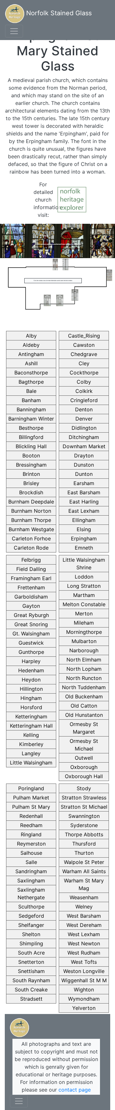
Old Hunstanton (84, 715)
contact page (74, 1089)
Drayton (84, 455)
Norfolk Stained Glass (58, 13)
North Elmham (83, 659)
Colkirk (84, 391)
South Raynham (31, 980)
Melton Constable (84, 604)
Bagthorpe (31, 382)
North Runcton (84, 678)
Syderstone (84, 825)
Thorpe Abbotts (84, 834)
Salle (31, 862)
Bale (31, 391)
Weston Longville (83, 971)
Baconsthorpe (31, 372)
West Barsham (84, 916)
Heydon (31, 679)
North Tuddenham (84, 687)
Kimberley (31, 744)
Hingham (31, 698)
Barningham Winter (31, 418)
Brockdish (31, 492)
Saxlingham (31, 880)
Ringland (31, 834)
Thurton (84, 853)
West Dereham (84, 925)
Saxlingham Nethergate (31, 894)
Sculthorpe (31, 906)
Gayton (31, 606)
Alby (31, 335)
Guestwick (31, 643)
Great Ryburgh (31, 615)
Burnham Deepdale (31, 501)
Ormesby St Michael (84, 745)
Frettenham (31, 587)
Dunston (84, 465)
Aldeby (31, 345)
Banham (31, 400)
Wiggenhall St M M (84, 980)
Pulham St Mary (31, 807)
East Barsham (83, 492)
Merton (84, 613)
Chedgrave (84, 354)
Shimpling (31, 943)
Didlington (84, 428)
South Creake (31, 989)
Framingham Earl (31, 578)
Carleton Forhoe (31, 538)
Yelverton (84, 1008)
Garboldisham (31, 596)
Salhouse (31, 853)
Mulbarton (84, 641)
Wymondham (84, 999)
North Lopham (84, 669)
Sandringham (31, 871)
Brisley (31, 483)
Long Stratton (84, 586)
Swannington (84, 816)
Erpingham (84, 538)
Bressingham (31, 465)
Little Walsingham (31, 762)
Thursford (84, 843)
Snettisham (31, 971)
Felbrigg (31, 560)
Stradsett (31, 999)
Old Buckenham (84, 696)
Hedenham (31, 670)
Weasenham (84, 897)
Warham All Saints (84, 871)
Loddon (84, 576)
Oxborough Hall (84, 776)
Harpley (31, 661)
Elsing (84, 529)
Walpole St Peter (84, 862)
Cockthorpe (84, 372)
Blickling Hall (31, 446)
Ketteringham (31, 716)
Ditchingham (84, 437)
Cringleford (84, 400)
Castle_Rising (84, 335)
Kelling (31, 735)
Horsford (31, 707)
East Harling (84, 501)
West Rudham (83, 952)
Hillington (31, 689)
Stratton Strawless (84, 797)
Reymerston (31, 843)
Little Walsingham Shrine (84, 564)
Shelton (31, 934)
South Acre (31, 952)
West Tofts (84, 962)
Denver (84, 418)
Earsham (83, 483)
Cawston (84, 345)
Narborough (83, 650)
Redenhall (31, 816)
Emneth (84, 548)
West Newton (84, 943)
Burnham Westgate (31, 529)
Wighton (84, 989)
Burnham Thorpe (31, 520)
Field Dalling (31, 569)
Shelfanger (31, 925)
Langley (31, 753)
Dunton (84, 474)
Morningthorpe (84, 632)
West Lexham (84, 934)
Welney (84, 906)
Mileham (84, 623)
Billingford (31, 437)
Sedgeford (31, 916)
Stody (84, 788)
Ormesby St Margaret (84, 728)
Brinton (31, 474)
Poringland (31, 788)
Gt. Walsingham (31, 633)
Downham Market (84, 446)
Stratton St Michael (84, 807)
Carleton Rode (31, 548)
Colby (84, 382)
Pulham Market (31, 797)
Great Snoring (31, 624)
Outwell (84, 758)
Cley (84, 363)
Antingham (31, 354)
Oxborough (83, 767)
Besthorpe (31, 428)
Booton (31, 455)
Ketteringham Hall (31, 726)
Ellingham (84, 520)
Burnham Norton (31, 511)
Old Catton (84, 705)
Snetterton (31, 962)
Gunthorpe (31, 652)
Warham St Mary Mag (84, 884)
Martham (84, 595)
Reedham (31, 825)
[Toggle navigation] (14, 31)
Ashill (31, 363)
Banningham (31, 409)
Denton (84, 409)
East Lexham (83, 511)
